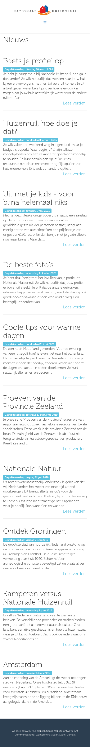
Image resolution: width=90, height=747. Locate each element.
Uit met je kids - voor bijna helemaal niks (38, 198)
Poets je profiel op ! (35, 60)
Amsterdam (22, 664)
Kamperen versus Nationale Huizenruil (37, 597)
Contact (71, 734)
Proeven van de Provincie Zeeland (33, 402)
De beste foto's (28, 264)
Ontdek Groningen (34, 531)
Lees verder (74, 103)
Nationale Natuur (32, 468)
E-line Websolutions (40, 730)
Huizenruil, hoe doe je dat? (40, 127)
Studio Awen (57, 734)
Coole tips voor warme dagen (42, 331)
